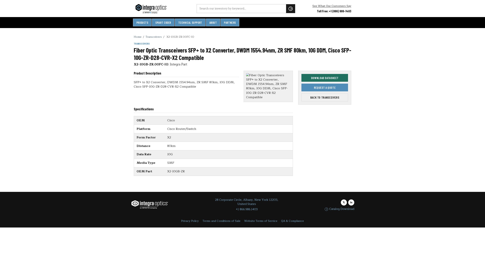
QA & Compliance (292, 221)
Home (138, 37)
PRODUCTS (142, 22)
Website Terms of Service (260, 221)
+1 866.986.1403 (247, 209)
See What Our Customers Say (331, 6)
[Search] (290, 8)
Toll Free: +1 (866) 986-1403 (334, 11)
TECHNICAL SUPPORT (190, 22)
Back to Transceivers (324, 97)
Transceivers (154, 37)
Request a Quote (325, 87)
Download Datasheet (325, 78)
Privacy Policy (190, 221)
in (351, 202)
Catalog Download (341, 209)
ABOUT (213, 22)
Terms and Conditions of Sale (221, 221)
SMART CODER (163, 22)
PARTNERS (230, 22)
